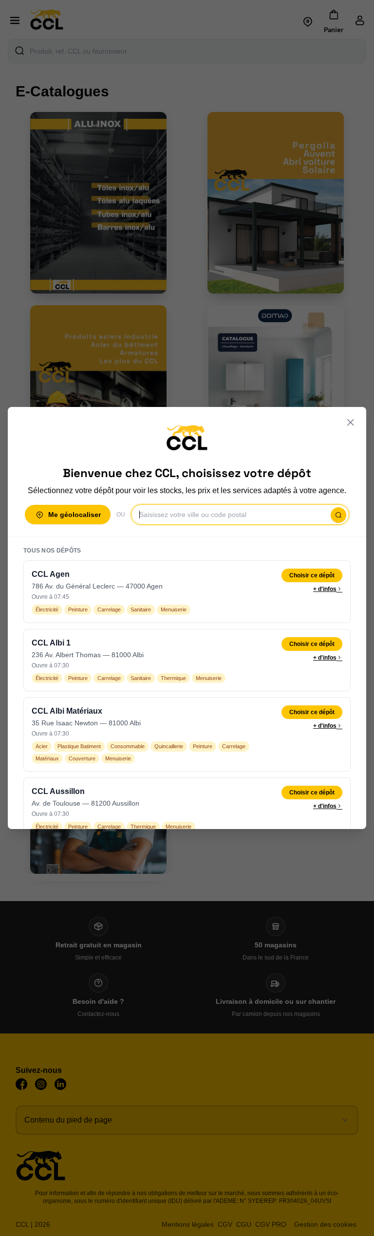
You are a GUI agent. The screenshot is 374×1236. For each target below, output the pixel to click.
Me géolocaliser (74, 514)
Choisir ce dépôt (312, 575)
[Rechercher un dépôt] (338, 515)
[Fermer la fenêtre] (350, 422)
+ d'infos (325, 589)
